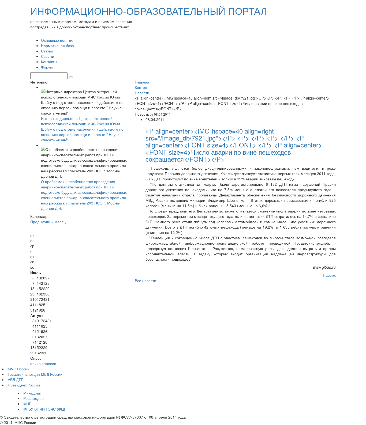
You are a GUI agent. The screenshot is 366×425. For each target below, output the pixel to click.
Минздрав (32, 393)
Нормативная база (57, 45)
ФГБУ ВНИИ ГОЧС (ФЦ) (44, 409)
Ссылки (47, 56)
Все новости (145, 280)
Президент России (24, 385)
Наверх (329, 275)
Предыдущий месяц (48, 221)
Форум (47, 67)
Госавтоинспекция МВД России (35, 374)
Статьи (47, 51)
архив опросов (43, 363)
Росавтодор (33, 398)
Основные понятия (57, 40)
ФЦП (27, 403)
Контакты (49, 61)
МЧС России (18, 368)
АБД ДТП (16, 379)
